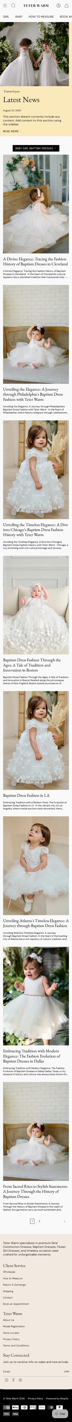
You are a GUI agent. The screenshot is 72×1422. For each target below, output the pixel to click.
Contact (8, 1297)
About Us (8, 1320)
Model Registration (14, 1326)
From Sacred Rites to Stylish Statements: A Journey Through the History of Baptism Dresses (35, 1191)
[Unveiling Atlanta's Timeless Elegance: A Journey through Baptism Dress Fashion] (36, 865)
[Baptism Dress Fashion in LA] (36, 740)
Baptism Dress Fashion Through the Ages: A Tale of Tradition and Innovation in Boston (32, 665)
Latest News (21, 99)
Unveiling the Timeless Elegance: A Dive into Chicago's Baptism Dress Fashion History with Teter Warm (35, 529)
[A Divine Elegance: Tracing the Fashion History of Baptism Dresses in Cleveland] (36, 204)
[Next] (55, 1221)
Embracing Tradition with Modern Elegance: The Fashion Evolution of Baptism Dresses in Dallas (31, 1056)
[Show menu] (5, 5)
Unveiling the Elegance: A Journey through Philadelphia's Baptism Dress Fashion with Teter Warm (33, 394)
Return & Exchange (14, 1284)
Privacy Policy (11, 1339)
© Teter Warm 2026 (14, 1398)
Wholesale (9, 1272)
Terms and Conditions (16, 1345)
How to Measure (12, 1278)
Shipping (8, 1291)
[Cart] (67, 5)
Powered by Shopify (57, 1398)
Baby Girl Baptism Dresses (34, 148)
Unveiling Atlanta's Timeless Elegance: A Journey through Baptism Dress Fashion (36, 923)
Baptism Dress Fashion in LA (26, 795)
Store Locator (11, 1333)
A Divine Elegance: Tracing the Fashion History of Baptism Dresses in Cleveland (35, 262)
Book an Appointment (16, 1304)
